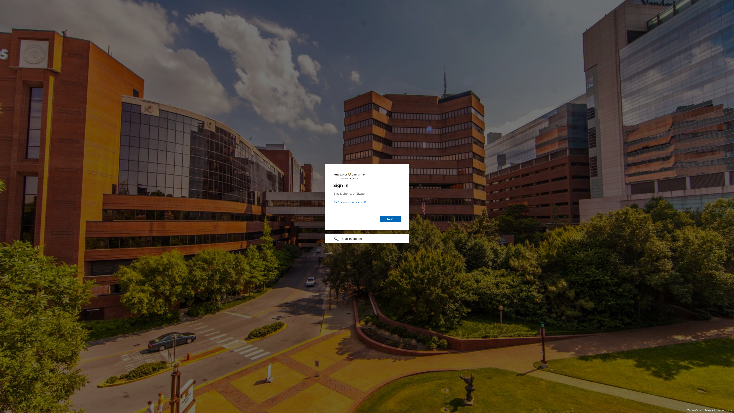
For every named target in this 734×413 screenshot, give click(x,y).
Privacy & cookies (714, 410)
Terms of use (694, 410)
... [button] (730, 410)
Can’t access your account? (350, 202)
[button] (367, 238)
